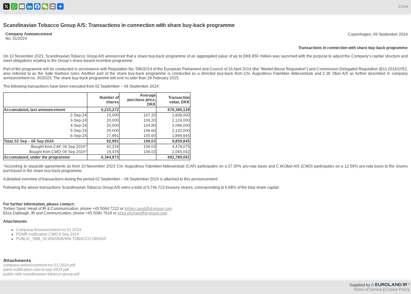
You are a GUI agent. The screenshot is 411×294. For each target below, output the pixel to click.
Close (403, 6)
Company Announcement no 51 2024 (48, 230)
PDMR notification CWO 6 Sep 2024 (47, 234)
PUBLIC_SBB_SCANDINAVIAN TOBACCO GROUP (61, 239)
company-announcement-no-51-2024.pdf (39, 265)
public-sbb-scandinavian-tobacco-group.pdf (41, 274)
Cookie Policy (397, 289)
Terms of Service (368, 289)
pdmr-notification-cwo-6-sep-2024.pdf (36, 269)
